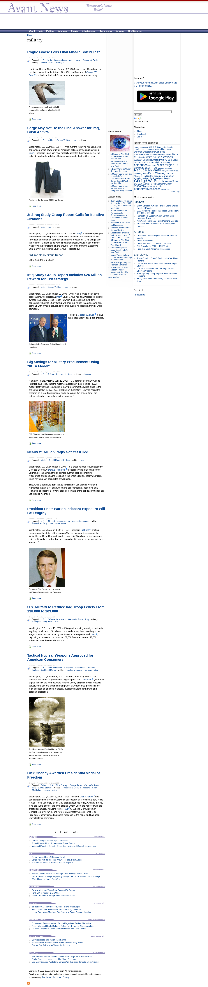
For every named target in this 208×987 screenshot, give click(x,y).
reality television (141, 147)
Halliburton (148, 176)
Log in (139, 137)
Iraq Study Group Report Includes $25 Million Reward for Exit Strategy (64, 277)
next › (66, 832)
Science (120, 31)
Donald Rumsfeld (56, 460)
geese (77, 60)
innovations (141, 154)
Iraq (75, 140)
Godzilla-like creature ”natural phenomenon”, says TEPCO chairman (62, 956)
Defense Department (63, 60)
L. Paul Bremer (44, 788)
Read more (36, 119)
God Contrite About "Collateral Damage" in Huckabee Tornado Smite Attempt (65, 962)
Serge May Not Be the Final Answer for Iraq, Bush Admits (57, 860)
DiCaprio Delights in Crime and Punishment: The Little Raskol (59, 929)
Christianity (139, 157)
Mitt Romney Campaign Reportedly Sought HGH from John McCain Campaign (66, 876)
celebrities (141, 165)
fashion (51, 140)
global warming (163, 162)
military (35, 62)
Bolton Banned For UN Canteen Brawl (48, 857)
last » (75, 832)
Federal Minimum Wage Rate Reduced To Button (53, 890)
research (139, 186)
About (139, 131)
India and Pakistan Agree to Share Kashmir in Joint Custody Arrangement (64, 846)
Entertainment (89, 31)
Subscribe (140, 294)
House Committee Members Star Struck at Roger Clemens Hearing (61, 912)
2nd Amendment (55, 668)
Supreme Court (149, 184)
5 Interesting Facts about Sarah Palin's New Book (119, 163)
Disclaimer (46, 977)
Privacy (66, 977)
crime (152, 154)
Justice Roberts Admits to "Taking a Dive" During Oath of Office (60, 874)
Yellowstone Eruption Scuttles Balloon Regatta (52, 862)
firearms (91, 668)
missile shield (47, 62)
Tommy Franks (50, 790)
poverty (162, 147)
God (168, 159)
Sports (74, 31)
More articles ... (115, 277)
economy (138, 174)
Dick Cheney (61, 785)
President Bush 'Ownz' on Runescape (120, 224)
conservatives (63, 521)
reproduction (168, 176)
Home (29, 35)
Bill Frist (51, 521)
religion (169, 165)
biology (157, 176)
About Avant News (145, 241)
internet (174, 170)
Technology (106, 31)
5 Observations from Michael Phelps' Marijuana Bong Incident (121, 188)
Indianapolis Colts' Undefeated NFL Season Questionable (57, 909)
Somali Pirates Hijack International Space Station (53, 843)
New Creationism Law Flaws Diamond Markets (157, 221)
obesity (169, 147)
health (160, 165)
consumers (80, 668)
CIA (51, 785)
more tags (175, 191)
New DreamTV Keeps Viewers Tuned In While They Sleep (57, 942)
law (157, 154)
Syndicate (57, 977)
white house (60, 523)
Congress (68, 668)
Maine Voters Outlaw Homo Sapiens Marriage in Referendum (121, 257)
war (82, 460)
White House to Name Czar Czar (46, 879)
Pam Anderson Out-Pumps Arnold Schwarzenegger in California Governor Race (119, 215)
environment (148, 162)
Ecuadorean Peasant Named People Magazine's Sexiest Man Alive (61, 923)
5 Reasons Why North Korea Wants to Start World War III (120, 156)
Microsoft (138, 176)
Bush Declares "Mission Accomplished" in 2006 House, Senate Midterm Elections (121, 204)
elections (167, 157)
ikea (70, 374)
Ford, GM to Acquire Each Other (46, 893)
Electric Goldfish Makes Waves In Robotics (51, 945)
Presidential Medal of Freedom (76, 788)
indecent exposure (80, 521)
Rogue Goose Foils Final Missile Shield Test (63, 52)
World (32, 31)
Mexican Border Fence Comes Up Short (120, 229)
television (164, 154)
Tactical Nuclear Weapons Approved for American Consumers (60, 657)
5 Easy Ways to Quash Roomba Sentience (121, 170)
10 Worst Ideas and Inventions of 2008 (49, 940)
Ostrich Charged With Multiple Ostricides (50, 840)
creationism (139, 149)
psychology (150, 186)
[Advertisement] (102, 21)
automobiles (160, 149)
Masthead (141, 134)
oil (156, 162)
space (156, 188)
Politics (50, 31)
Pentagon (60, 62)
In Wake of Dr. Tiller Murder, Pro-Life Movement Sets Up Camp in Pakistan (119, 271)
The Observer (135, 31)
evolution (138, 160)
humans (170, 173)
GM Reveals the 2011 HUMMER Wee (153, 246)
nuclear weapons (74, 670)
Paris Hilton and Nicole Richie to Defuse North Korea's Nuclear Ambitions (64, 926)
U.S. (41, 31)
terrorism (152, 165)
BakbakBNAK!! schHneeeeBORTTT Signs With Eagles (56, 907)
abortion (159, 186)
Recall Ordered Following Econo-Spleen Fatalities (53, 896)
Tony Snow (48, 622)
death (145, 174)
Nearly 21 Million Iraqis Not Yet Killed (57, 452)
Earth (148, 168)
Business (62, 31)
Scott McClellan (164, 183)
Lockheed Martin (48, 670)
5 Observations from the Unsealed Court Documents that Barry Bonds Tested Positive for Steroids (121, 178)
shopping (87, 374)
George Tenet (76, 785)
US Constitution (91, 670)
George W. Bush (90, 60)
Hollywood (166, 171)
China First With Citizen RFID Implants (154, 243)
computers (149, 149)
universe (165, 189)
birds (50, 60)
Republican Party (39, 523)
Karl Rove (167, 181)
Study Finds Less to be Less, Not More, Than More (54, 959)
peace (168, 149)
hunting (35, 670)
